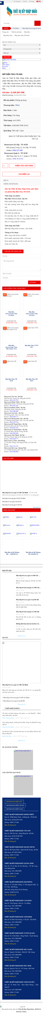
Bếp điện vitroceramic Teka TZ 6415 (11, 313)
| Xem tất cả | (21, 636)
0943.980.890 (14, 411)
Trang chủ (5, 32)
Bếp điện (27, 32)
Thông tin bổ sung (11, 184)
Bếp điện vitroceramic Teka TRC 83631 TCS (11, 347)
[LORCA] (35, 533)
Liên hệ (25, 1)
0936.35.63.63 (17, 159)
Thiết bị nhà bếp (16, 32)
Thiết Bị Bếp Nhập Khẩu (26, 1009)
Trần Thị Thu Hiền (8, 727)
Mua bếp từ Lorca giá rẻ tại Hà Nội (29, 28)
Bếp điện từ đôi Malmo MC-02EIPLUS (33, 553)
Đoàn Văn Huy (6, 736)
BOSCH (18, 1012)
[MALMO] (8, 533)
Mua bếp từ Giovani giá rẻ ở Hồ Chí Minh (13, 498)
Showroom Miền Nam (14, 809)
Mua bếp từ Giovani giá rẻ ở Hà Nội (12, 505)
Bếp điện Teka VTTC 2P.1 (32, 346)
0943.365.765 (14, 400)
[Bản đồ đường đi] (10, 825)
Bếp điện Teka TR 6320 (11, 380)
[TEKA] (8, 517)
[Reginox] (21, 525)
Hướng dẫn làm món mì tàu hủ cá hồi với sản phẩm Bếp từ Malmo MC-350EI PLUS (28, 624)
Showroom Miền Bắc (14, 802)
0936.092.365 (14, 406)
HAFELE (38, 1009)
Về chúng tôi (17, 1)
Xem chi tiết (12, 544)
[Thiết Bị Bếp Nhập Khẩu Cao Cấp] (21, 11)
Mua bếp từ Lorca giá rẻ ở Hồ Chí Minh (15, 492)
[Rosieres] (8, 525)
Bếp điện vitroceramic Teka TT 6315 (32, 313)
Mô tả (6, 180)
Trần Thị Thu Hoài (8, 718)
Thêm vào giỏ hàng (24, 166)
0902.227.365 (17, 150)
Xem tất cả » (37, 507)
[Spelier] (21, 517)
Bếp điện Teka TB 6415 (31, 380)
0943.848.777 (14, 417)
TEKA (17, 105)
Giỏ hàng (31, 1)
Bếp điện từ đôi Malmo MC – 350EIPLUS (12, 553)
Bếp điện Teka (7, 35)
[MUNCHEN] (35, 525)
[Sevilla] (35, 517)
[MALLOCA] (21, 533)
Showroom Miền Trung (15, 805)
